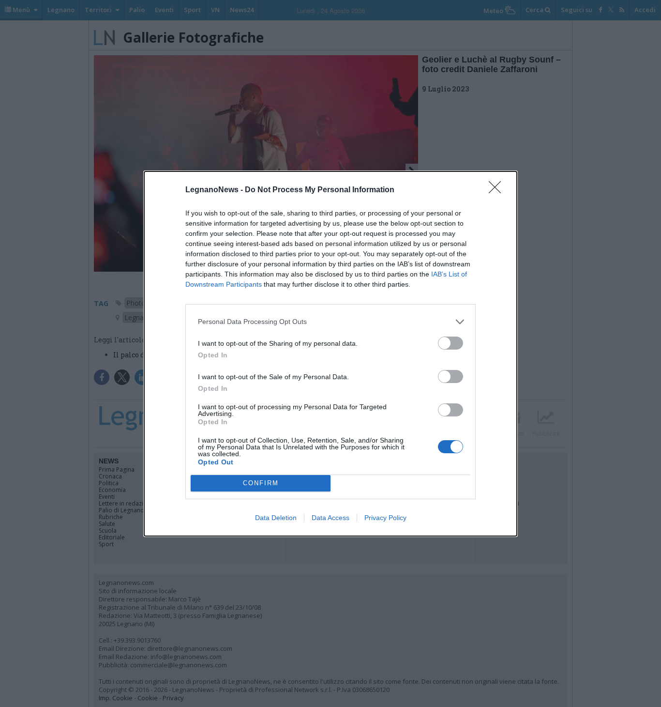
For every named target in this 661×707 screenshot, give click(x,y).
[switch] (450, 343)
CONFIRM (261, 483)
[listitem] (330, 322)
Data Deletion (276, 518)
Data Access (330, 518)
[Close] (498, 190)
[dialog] (330, 353)
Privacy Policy (385, 518)
